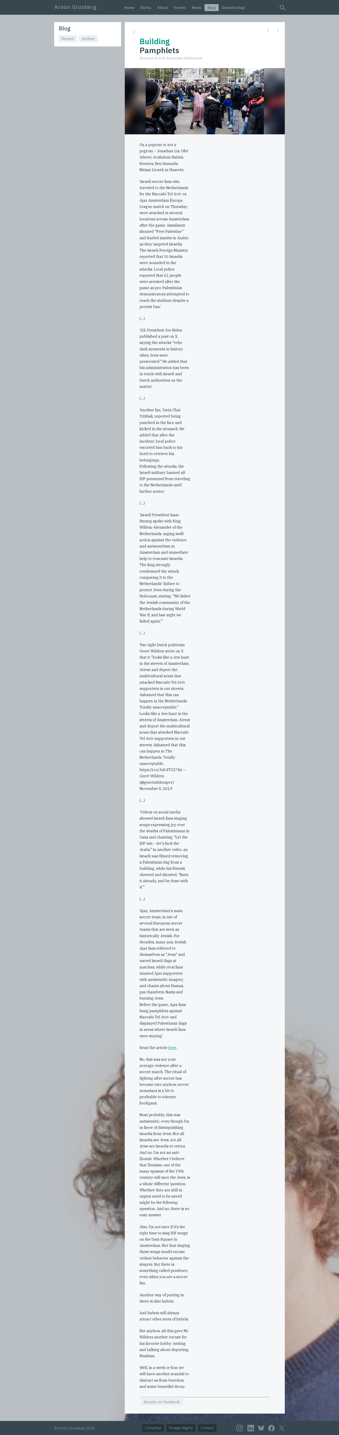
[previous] (268, 30)
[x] (282, 1428)
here (172, 1047)
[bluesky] (261, 1428)
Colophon (153, 1428)
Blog (212, 7)
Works (146, 7)
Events (180, 7)
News (197, 7)
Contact (207, 1428)
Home (129, 7)
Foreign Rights (181, 1428)
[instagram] (239, 1428)
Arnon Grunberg (75, 7)
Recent (68, 38)
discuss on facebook (161, 1402)
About (162, 7)
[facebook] (271, 1428)
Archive (88, 38)
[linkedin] (250, 1428)
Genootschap (233, 7)
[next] (278, 30)
